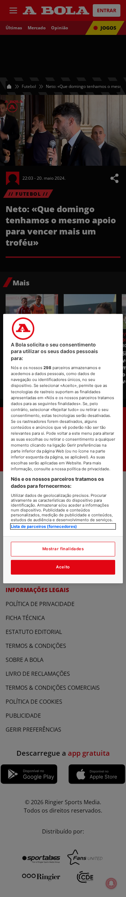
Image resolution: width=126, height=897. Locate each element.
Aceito (63, 567)
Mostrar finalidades (63, 548)
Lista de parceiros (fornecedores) (44, 526)
